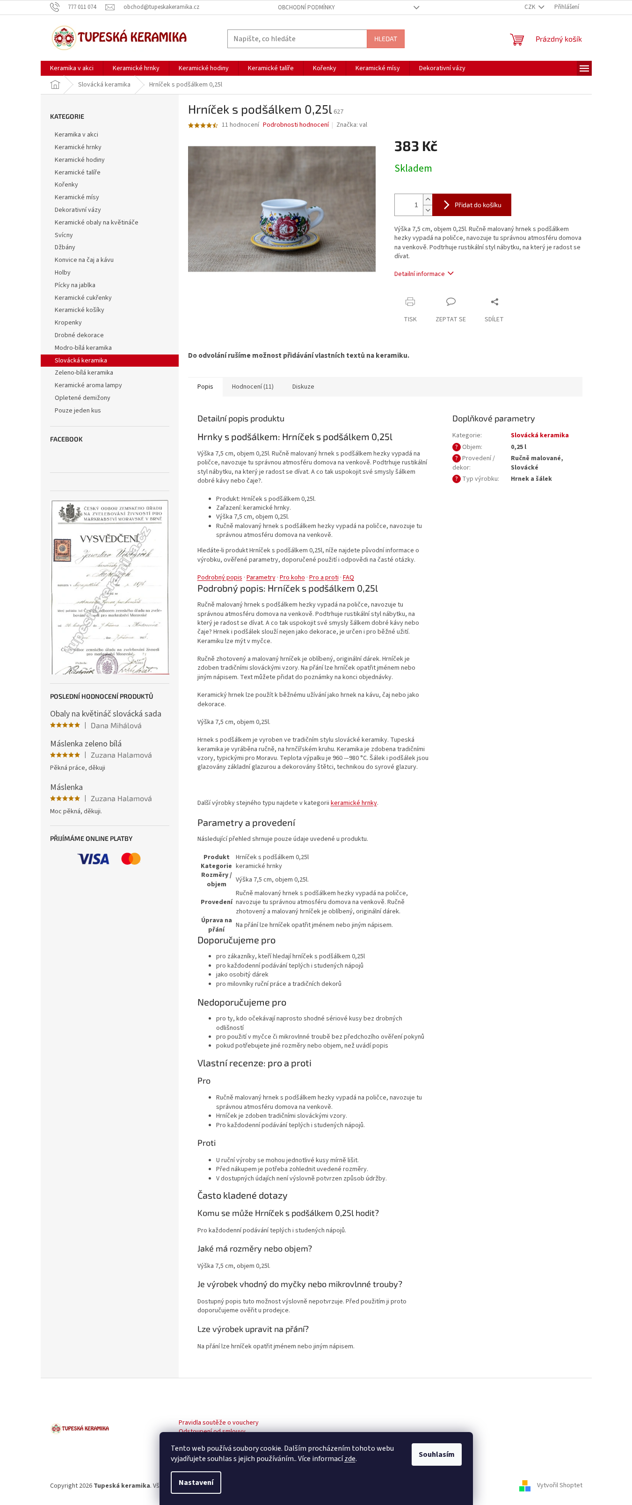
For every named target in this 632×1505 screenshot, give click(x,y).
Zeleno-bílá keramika (84, 372)
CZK (530, 7)
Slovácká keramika (81, 360)
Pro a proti (324, 577)
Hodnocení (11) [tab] (253, 386)
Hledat (385, 39)
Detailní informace (419, 274)
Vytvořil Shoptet (559, 1486)
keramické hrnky (354, 803)
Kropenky (68, 322)
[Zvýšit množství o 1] (427, 199)
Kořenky (66, 184)
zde (350, 1459)
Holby (63, 272)
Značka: (351, 125)
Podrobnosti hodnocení (296, 125)
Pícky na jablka (75, 285)
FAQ (348, 577)
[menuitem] (72, 68)
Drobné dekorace (79, 335)
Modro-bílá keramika (83, 348)
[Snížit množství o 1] (427, 210)
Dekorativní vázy (78, 210)
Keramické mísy (77, 197)
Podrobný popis (219, 577)
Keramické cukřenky (83, 298)
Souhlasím (437, 1454)
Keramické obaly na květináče (96, 222)
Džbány (65, 247)
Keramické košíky (79, 310)
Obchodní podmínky (306, 7)
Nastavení (196, 1482)
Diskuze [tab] (303, 386)
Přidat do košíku (478, 205)
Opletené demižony (82, 398)
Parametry (261, 577)
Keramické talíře (78, 172)
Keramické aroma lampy (88, 385)
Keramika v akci (76, 134)
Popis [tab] (205, 386)
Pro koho (292, 577)
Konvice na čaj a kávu (84, 260)
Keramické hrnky (78, 147)
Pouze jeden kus (78, 410)
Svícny (64, 235)
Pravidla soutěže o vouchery (219, 1422)
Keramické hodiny (80, 160)
